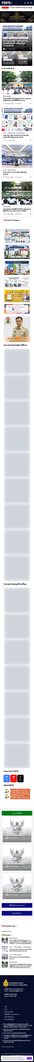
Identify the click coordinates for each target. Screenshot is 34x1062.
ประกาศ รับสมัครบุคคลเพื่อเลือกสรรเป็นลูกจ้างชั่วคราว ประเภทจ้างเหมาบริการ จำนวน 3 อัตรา (16, 647)
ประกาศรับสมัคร (9, 833)
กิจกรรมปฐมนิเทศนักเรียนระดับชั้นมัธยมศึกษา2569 (23, 62)
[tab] (17, 627)
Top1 (5, 821)
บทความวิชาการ (9, 831)
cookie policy (21, 1059)
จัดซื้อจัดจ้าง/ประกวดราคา (12, 828)
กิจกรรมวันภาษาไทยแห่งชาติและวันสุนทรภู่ (9, 63)
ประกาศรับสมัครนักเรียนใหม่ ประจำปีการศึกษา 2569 (16, 677)
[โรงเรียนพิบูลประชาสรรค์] (7, 2)
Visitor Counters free (8, 861)
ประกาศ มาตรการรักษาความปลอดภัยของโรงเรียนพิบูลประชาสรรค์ (15, 43)
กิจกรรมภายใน (8, 826)
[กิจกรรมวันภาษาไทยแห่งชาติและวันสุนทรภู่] (9, 58)
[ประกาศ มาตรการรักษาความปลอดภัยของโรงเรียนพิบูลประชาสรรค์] (17, 119)
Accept (29, 1058)
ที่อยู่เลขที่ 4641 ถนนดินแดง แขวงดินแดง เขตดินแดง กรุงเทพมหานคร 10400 (17, 873)
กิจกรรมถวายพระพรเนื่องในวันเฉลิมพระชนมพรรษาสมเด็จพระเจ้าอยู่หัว (17, 855)
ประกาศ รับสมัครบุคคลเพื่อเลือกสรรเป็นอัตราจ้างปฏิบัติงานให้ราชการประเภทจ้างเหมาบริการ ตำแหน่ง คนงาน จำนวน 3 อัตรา (16, 704)
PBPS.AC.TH (19, 869)
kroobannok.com (6, 745)
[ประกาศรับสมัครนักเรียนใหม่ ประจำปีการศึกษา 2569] (17, 672)
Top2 (5, 823)
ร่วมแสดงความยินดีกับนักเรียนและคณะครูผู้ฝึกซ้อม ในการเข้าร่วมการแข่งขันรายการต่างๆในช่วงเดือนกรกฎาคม (17, 210)
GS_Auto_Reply (9, 103)
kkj (6, 49)
